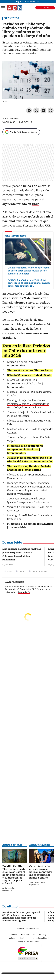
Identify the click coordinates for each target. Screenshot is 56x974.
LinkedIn (43, 110)
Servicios (11, 18)
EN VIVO (45, 8)
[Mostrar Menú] (3, 8)
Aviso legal (43, 934)
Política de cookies (39, 938)
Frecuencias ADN (28, 934)
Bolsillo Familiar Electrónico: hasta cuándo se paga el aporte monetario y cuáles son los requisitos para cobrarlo (14, 875)
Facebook (29, 110)
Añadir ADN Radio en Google (23, 132)
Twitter (36, 110)
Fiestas (21, 571)
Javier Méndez (10, 118)
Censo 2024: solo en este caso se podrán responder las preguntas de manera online (40, 872)
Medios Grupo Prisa (28, 958)
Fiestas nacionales (39, 571)
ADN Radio (15, 7)
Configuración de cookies (28, 942)
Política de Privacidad (18, 938)
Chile (9, 571)
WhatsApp (51, 110)
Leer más (22, 592)
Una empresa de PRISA (28, 951)
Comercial (13, 934)
